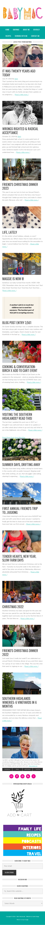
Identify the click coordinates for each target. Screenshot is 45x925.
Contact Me (35, 36)
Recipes (7, 36)
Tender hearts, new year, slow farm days (19, 558)
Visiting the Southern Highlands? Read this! (17, 416)
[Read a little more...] (22, 94)
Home (7, 29)
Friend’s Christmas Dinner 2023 (20, 186)
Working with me (21, 36)
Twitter (38, 769)
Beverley (36, 29)
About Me (26, 29)
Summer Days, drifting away (21, 464)
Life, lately (9, 232)
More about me (33, 766)
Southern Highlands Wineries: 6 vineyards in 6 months (19, 702)
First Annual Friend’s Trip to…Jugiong (20, 510)
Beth (16, 79)
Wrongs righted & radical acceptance (20, 130)
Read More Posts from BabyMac (13, 437)
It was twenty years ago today (18, 73)
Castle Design (35, 916)
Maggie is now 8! (13, 278)
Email (17, 769)
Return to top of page (22, 919)
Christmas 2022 (13, 606)
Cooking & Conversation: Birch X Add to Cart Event (19, 368)
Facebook (7, 769)
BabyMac (22, 19)
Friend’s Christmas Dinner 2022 (20, 652)
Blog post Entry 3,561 (16, 322)
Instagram (27, 769)
